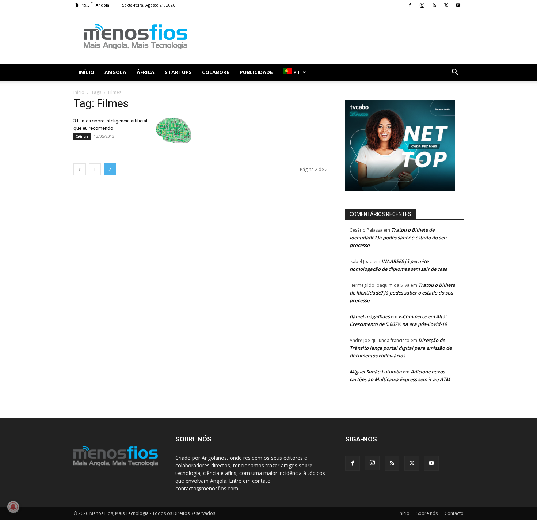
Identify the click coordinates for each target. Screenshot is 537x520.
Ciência (82, 136)
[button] (455, 72)
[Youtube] (458, 5)
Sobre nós (427, 513)
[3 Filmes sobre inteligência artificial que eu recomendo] (173, 130)
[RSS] (434, 5)
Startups (178, 72)
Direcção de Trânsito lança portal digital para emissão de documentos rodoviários (401, 348)
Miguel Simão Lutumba (376, 371)
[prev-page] (79, 169)
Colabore (215, 72)
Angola (115, 72)
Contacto (454, 513)
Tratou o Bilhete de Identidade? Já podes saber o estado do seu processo (398, 237)
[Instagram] (421, 5)
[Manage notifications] (13, 507)
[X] (446, 5)
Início (86, 72)
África (146, 72)
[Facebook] (409, 5)
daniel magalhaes (370, 316)
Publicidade (256, 72)
